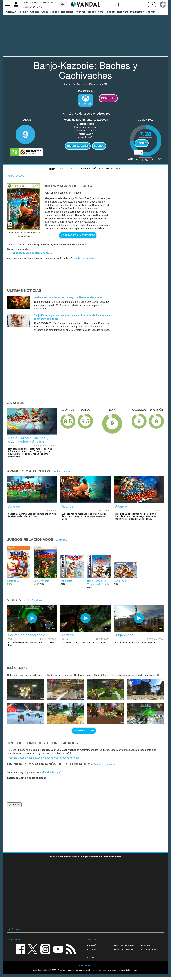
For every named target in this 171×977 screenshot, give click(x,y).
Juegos (54, 11)
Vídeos (109, 169)
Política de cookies (149, 949)
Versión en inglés (85, 966)
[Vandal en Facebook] (20, 949)
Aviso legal (146, 945)
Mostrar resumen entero (78, 235)
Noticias (23, 11)
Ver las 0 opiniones (105, 764)
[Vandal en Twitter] (32, 949)
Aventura (81, 84)
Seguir (141, 143)
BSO (117, 169)
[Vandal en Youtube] (58, 949)
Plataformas (137, 11)
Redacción (92, 945)
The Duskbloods (47, 3)
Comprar (108, 98)
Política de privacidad (123, 949)
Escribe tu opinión (83, 258)
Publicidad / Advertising (124, 945)
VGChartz (91, 958)
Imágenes (98, 169)
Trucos (92, 11)
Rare (91, 123)
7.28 (145, 133)
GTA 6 (39, 7)
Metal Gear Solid (31, 3)
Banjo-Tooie (13, 580)
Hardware (122, 11)
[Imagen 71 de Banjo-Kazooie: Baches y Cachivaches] (25, 689)
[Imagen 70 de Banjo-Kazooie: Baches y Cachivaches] (65, 689)
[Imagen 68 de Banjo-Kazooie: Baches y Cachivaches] (145, 689)
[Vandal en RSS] (70, 949)
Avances (81, 11)
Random (110, 11)
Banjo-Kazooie (41, 580)
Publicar (15, 804)
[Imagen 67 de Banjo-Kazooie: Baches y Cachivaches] (25, 713)
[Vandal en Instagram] (45, 949)
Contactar (91, 949)
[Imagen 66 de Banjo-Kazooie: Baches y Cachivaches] (65, 713)
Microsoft (92, 127)
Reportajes (67, 11)
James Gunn (29, 7)
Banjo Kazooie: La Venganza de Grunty (98, 582)
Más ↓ (62, 4)
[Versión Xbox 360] (85, 100)
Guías (44, 11)
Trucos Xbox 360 (78, 146)
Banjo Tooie (120, 580)
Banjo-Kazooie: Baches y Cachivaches (86, 69)
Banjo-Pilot (66, 580)
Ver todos (61, 539)
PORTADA (10, 11)
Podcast (150, 11)
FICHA (52, 169)
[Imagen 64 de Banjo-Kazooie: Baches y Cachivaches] (145, 713)
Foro (100, 11)
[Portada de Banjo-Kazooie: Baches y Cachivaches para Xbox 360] (23, 206)
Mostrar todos (83, 730)
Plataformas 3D (98, 84)
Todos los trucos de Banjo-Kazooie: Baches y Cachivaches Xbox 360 (43, 757)
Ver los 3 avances (63, 471)
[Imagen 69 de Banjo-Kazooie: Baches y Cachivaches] (105, 689)
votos (145, 160)
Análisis (34, 11)
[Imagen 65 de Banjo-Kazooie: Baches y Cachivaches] (105, 713)
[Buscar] (154, 4)
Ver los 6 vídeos (33, 600)
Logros (99, 146)
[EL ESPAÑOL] (163, 4)
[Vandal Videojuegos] (85, 4)
